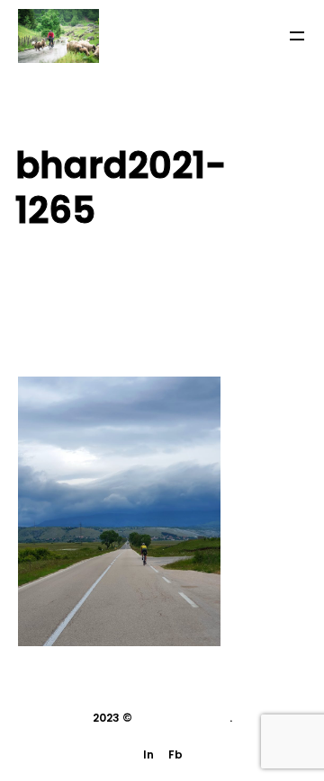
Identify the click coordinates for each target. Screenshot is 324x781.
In (148, 754)
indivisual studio (182, 717)
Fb (175, 754)
